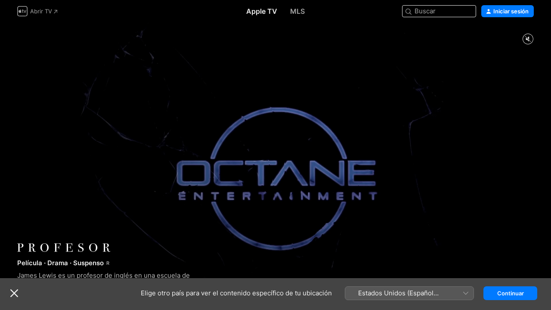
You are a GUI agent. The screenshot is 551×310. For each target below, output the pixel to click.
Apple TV (261, 11)
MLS (297, 11)
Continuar (510, 293)
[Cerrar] (14, 293)
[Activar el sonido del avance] (528, 39)
